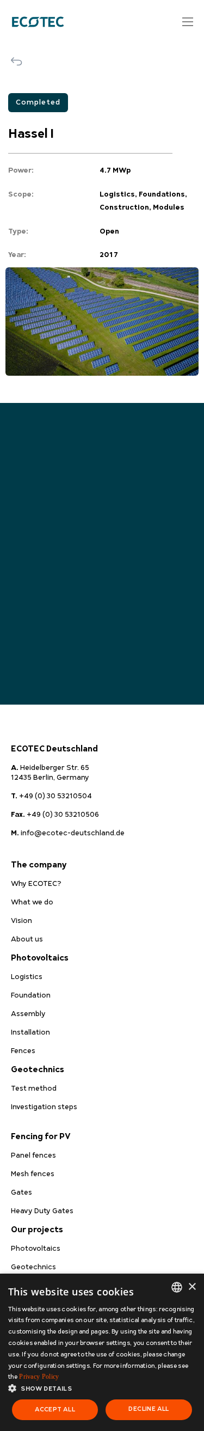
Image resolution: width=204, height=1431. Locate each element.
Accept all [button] (55, 1409)
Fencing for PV (41, 1137)
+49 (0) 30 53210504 (51, 796)
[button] (102, 1389)
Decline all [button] (148, 1409)
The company (38, 865)
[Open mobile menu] (187, 21)
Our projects (37, 1230)
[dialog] (102, 1352)
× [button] (192, 1287)
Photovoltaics (40, 958)
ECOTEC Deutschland (54, 749)
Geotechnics (37, 1070)
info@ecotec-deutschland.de (68, 833)
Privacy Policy (39, 1376)
